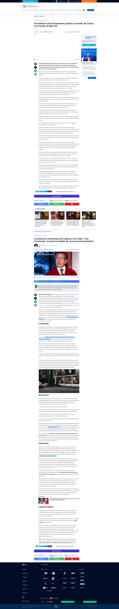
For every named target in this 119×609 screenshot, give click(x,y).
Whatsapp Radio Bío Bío (90, 601)
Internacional (36, 10)
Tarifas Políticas (25, 601)
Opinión (58, 10)
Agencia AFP (38, 29)
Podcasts (24, 10)
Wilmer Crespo (42, 244)
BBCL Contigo (71, 10)
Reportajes (24, 593)
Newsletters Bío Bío (61, 1)
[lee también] (43, 501)
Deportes (47, 10)
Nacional (29, 10)
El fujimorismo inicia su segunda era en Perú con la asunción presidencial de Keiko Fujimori (65, 499)
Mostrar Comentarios (56, 196)
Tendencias (53, 10)
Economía (42, 10)
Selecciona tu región (28, 1)
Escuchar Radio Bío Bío (89, 1)
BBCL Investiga (64, 10)
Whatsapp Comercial (69, 601)
